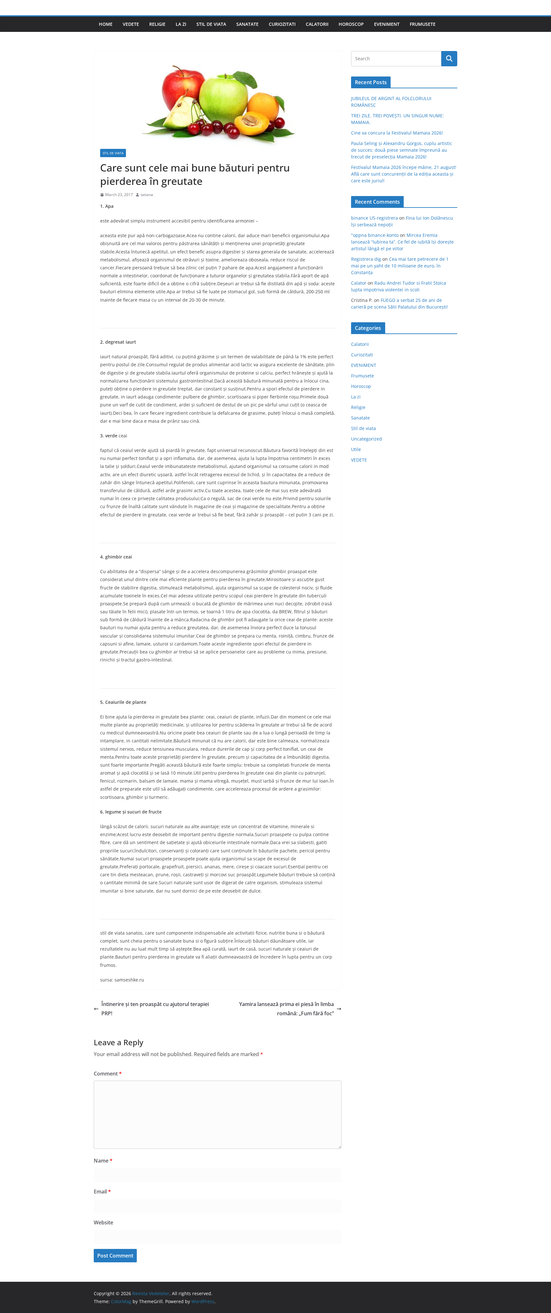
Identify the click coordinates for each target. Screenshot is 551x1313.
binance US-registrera (374, 218)
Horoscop (351, 24)
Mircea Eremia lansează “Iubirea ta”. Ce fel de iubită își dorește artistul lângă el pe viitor (402, 242)
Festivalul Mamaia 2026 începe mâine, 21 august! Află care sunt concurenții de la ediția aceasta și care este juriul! (403, 174)
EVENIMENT (387, 24)
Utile (356, 449)
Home (106, 24)
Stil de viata (211, 24)
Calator (358, 283)
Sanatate (247, 24)
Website (103, 1222)
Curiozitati (282, 24)
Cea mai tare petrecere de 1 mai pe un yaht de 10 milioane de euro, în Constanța (400, 265)
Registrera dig (366, 259)
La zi (181, 24)
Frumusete (423, 24)
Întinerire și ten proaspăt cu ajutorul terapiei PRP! (155, 1009)
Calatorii (317, 24)
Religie (157, 24)
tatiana (147, 194)
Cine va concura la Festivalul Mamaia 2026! (397, 133)
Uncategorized (366, 439)
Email (102, 1191)
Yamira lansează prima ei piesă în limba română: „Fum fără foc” (286, 1009)
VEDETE (131, 24)
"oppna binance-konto (375, 235)
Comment (108, 1073)
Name (103, 1160)
